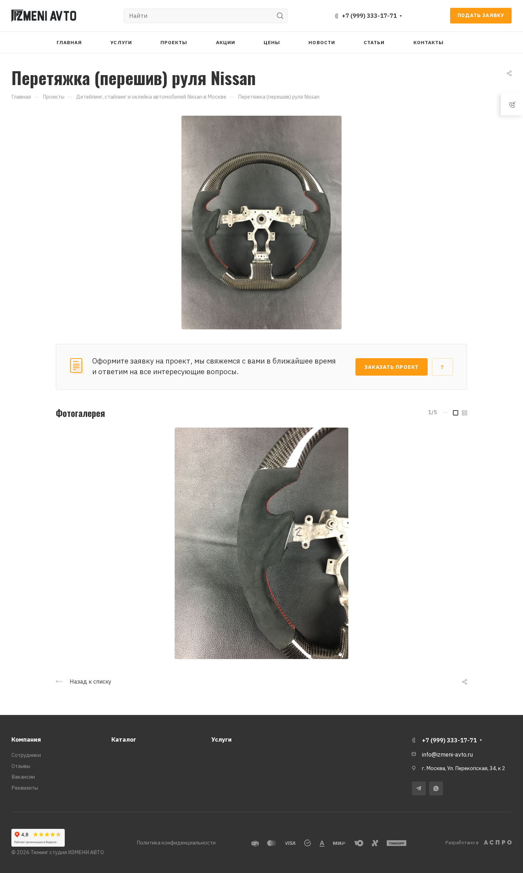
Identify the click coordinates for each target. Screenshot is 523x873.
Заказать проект (391, 367)
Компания (26, 739)
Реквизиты (24, 787)
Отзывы (20, 766)
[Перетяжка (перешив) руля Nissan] (261, 222)
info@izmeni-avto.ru (447, 754)
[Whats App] (436, 788)
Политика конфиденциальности (176, 842)
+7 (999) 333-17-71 (369, 16)
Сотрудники (26, 755)
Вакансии (23, 776)
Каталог (123, 739)
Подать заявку (481, 15)
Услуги (221, 739)
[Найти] (281, 16)
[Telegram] (419, 788)
